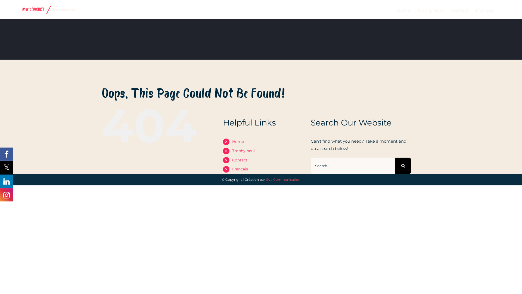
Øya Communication (283, 179)
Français (240, 169)
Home (238, 141)
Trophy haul (243, 150)
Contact (239, 160)
